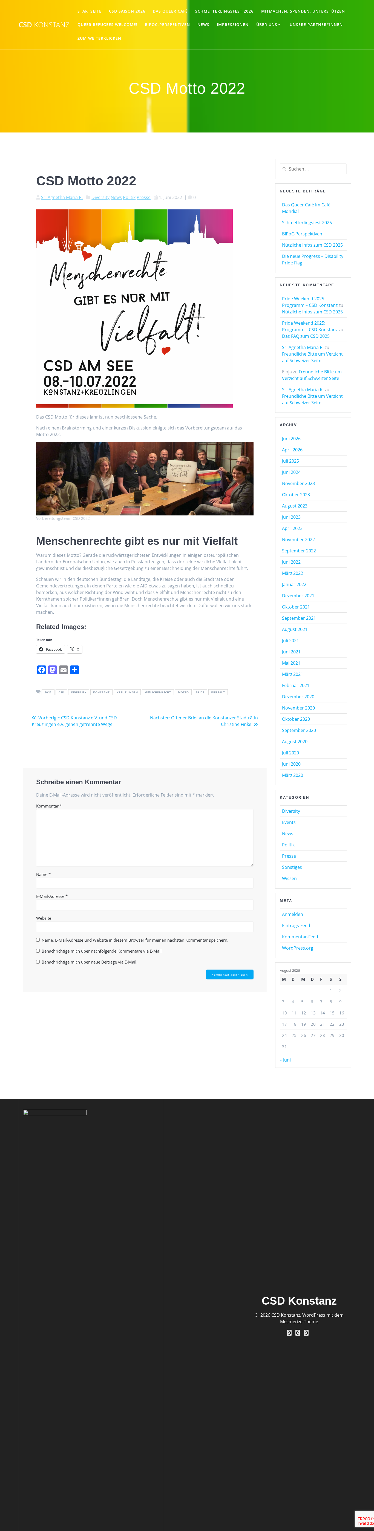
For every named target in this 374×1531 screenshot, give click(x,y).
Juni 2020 (291, 764)
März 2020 (292, 775)
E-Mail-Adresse (52, 896)
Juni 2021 (291, 652)
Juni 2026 (291, 439)
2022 (48, 692)
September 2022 (299, 551)
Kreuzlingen (127, 692)
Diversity (100, 197)
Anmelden (292, 914)
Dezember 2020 (298, 697)
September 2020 (299, 730)
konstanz (101, 692)
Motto (183, 692)
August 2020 (294, 742)
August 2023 (294, 506)
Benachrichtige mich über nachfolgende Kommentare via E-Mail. (102, 951)
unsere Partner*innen (316, 24)
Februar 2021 (295, 685)
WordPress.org (297, 948)
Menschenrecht (158, 692)
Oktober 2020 (296, 719)
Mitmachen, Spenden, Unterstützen (303, 11)
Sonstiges (292, 867)
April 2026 (292, 450)
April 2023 (292, 528)
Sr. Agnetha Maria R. (62, 197)
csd (61, 692)
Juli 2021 (290, 641)
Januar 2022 (294, 584)
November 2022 (298, 540)
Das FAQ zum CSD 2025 (306, 336)
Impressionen (233, 24)
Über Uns (266, 24)
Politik (129, 197)
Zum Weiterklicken (99, 38)
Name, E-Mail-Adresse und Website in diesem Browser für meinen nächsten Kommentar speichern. (135, 940)
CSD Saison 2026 (127, 11)
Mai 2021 (291, 663)
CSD (44, 24)
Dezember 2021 (298, 596)
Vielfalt (218, 692)
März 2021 (292, 674)
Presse (144, 197)
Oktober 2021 (296, 607)
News (116, 197)
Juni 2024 (291, 472)
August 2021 (294, 629)
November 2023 (298, 483)
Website (43, 918)
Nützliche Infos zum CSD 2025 (312, 245)
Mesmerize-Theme (299, 1322)
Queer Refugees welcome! (107, 24)
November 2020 (298, 708)
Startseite (89, 11)
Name (43, 874)
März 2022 (292, 573)
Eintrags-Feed (296, 925)
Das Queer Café (170, 11)
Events (289, 822)
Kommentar (49, 806)
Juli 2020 (290, 753)
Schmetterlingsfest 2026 (224, 11)
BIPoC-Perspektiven (167, 24)
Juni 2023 (291, 517)
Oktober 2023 (296, 495)
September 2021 (299, 618)
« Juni (285, 1060)
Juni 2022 (291, 562)
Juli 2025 (290, 461)
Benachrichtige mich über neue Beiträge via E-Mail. (89, 962)
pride (200, 692)
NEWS (203, 24)
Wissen (289, 878)
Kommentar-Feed (300, 937)
